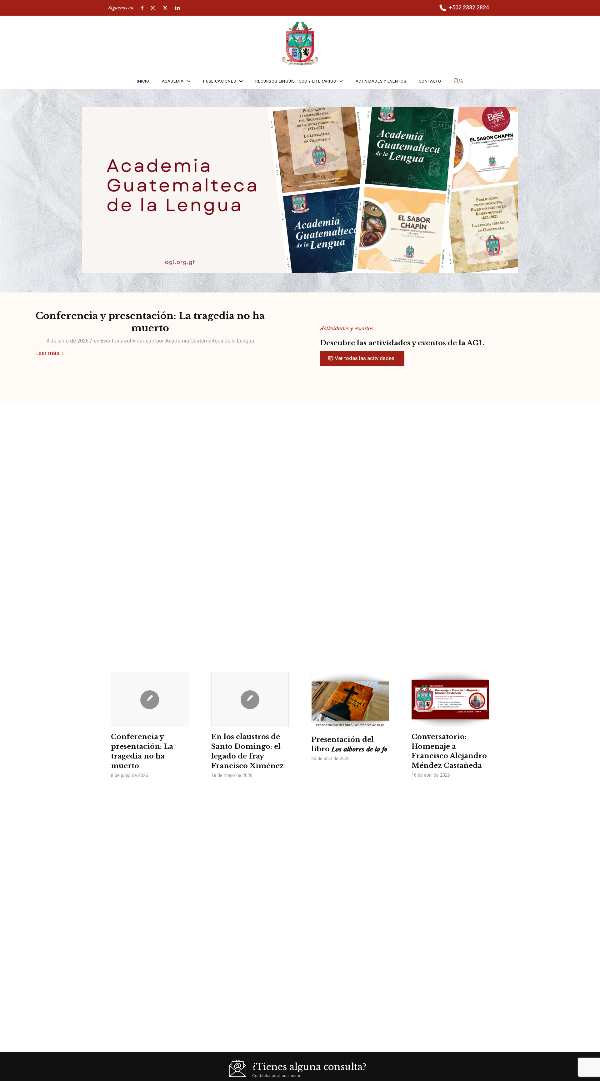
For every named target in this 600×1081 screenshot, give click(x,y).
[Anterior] (120, 714)
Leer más (47, 353)
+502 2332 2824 (469, 7)
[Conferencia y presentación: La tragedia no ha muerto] (149, 699)
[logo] (300, 43)
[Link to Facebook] (142, 8)
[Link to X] (165, 8)
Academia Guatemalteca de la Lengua (209, 341)
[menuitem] (463, 8)
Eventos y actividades (126, 341)
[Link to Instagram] (153, 8)
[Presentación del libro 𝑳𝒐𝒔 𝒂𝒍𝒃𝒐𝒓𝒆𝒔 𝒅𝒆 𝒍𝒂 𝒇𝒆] (350, 701)
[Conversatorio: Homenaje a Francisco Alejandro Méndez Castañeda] (450, 699)
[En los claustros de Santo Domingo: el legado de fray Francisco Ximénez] (250, 699)
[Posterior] (479, 714)
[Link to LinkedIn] (177, 8)
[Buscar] (458, 81)
